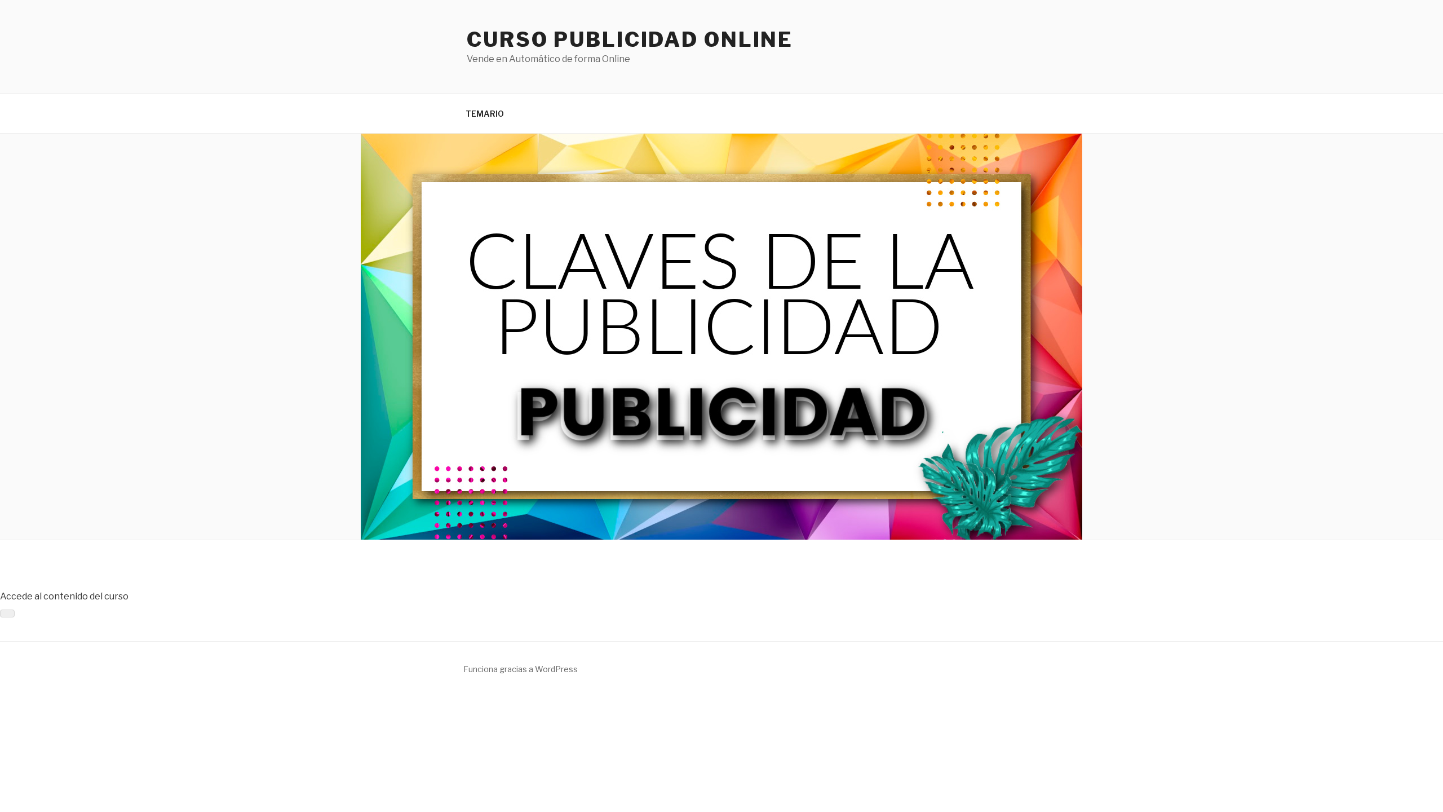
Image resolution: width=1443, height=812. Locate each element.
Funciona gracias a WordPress (520, 669)
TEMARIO (485, 113)
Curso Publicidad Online (630, 39)
